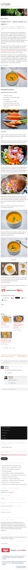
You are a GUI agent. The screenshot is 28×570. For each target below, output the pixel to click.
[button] (9, 268)
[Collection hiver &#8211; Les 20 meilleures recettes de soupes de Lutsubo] (6, 335)
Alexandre (12, 26)
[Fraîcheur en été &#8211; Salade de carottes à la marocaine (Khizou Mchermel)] (18, 319)
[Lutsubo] (14, 12)
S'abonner (4, 458)
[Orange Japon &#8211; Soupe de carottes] (6, 319)
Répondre (7, 368)
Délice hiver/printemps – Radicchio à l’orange (11, 465)
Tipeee (4, 287)
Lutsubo (5, 4)
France (2, 29)
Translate (11, 492)
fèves (8, 50)
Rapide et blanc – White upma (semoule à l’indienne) (13, 480)
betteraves (12, 50)
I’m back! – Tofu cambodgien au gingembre (11, 469)
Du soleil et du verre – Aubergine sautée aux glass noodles (14, 484)
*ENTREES (18, 26)
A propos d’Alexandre (6, 427)
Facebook (3, 282)
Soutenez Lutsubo (5, 430)
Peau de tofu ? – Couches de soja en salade (11, 478)
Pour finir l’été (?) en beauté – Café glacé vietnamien (13, 473)
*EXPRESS (22, 26)
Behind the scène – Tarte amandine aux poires (11, 467)
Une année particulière (6, 471)
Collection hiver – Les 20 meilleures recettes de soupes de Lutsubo (6, 340)
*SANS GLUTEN (4, 28)
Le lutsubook (4, 432)
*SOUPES (9, 28)
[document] (15, 101)
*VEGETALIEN (13, 28)
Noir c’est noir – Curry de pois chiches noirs (11, 482)
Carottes (24, 28)
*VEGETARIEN (19, 28)
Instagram (8, 282)
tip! (5, 550)
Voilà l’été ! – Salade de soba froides (9, 476)
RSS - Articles (4, 543)
